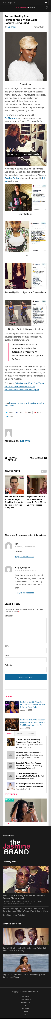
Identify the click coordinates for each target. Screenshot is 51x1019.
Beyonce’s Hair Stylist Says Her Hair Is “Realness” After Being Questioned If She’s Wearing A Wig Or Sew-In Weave (25, 909)
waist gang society (37, 403)
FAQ (25, 1005)
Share (10, 416)
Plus (29, 412)
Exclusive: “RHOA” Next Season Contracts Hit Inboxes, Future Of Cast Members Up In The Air (32, 722)
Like (20, 412)
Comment (9, 615)
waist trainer (9, 405)
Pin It (39, 412)
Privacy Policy (25, 999)
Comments (30, 733)
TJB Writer (11, 27)
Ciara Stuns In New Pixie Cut (14, 915)
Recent (19, 733)
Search (25, 1011)
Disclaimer (26, 996)
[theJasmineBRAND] (25, 7)
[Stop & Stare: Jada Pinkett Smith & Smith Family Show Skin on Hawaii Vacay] (26, 963)
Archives (25, 1008)
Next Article (36, 457)
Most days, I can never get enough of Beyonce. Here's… (29, 755)
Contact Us (25, 1002)
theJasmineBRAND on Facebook (20, 386)
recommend (24, 403)
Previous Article (12, 458)
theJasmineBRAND (31, 991)
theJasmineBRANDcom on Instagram (22, 389)
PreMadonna (14, 403)
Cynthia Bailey (12, 178)
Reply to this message (24, 556)
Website (8, 665)
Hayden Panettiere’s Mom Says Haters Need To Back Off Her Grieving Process (36, 500)
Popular (9, 733)
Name (7, 645)
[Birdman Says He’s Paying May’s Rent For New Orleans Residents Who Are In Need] (26, 879)
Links (26, 1014)
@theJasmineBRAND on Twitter (29, 383)
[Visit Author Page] (8, 433)
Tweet (10, 412)
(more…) (29, 743)
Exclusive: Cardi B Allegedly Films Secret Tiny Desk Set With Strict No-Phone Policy (32, 704)
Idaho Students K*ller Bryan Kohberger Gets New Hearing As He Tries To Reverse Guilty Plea (14, 502)
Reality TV (9, 800)
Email (7, 655)
